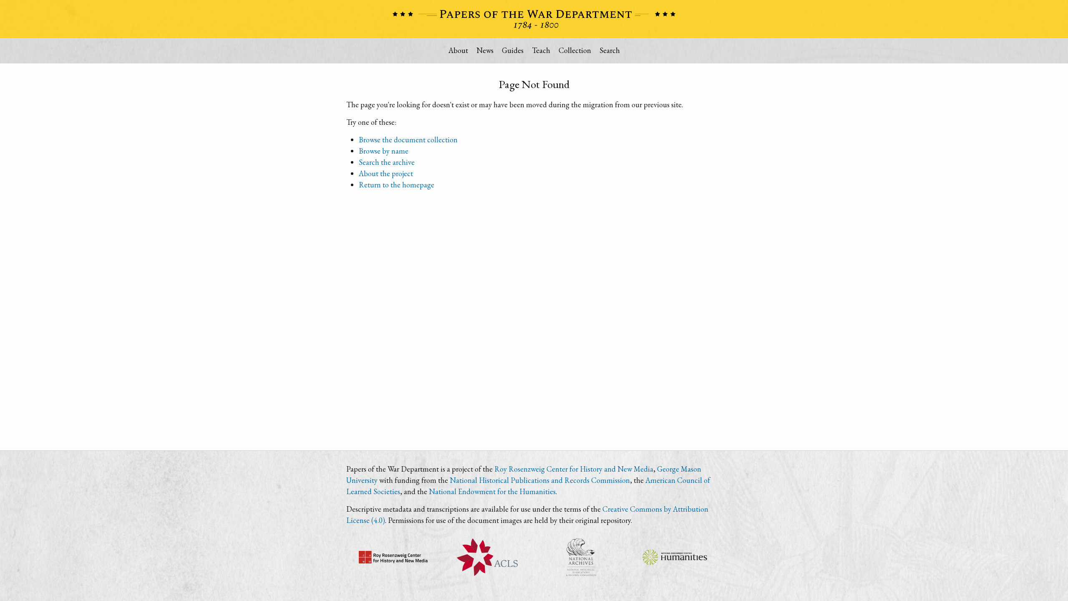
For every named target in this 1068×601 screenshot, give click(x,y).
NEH (674, 557)
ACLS (487, 557)
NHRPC (581, 557)
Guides (513, 50)
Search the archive (387, 162)
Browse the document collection (408, 139)
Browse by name (383, 151)
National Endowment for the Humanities (492, 491)
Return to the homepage (396, 184)
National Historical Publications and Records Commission (540, 480)
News (485, 50)
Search (609, 50)
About (458, 50)
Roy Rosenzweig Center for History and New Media (573, 469)
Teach (541, 50)
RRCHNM (393, 557)
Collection (575, 50)
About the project (386, 173)
